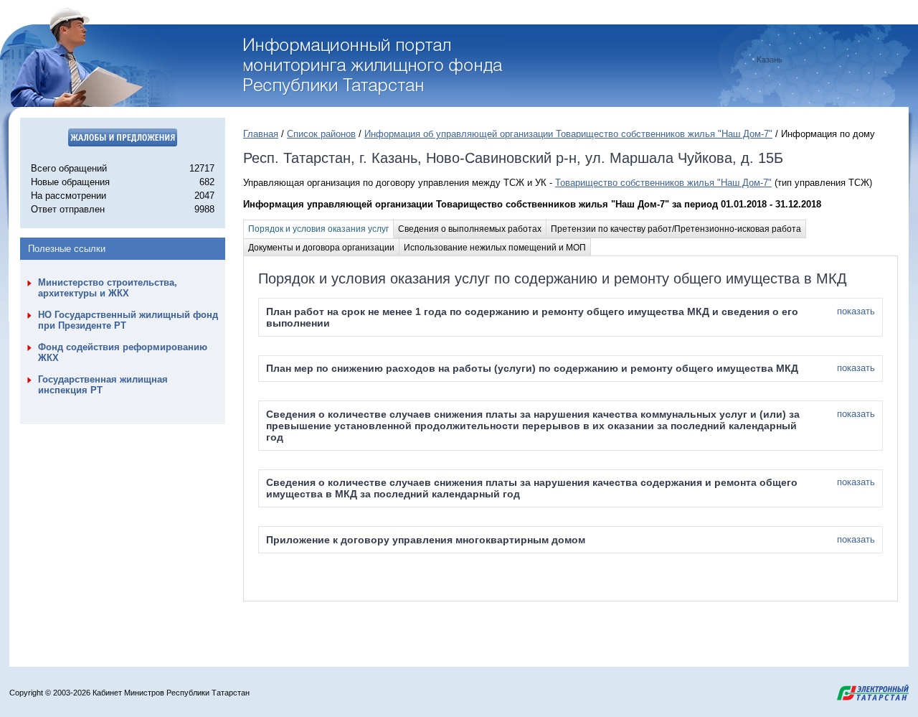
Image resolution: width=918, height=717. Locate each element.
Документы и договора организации (321, 248)
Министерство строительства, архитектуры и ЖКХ (107, 288)
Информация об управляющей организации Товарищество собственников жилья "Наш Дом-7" (568, 133)
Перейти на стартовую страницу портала (375, 66)
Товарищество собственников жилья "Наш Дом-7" (663, 182)
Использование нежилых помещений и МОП (495, 248)
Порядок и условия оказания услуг (318, 229)
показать (856, 311)
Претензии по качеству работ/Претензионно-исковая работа (676, 229)
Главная (260, 133)
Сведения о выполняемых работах (469, 229)
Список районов (321, 133)
